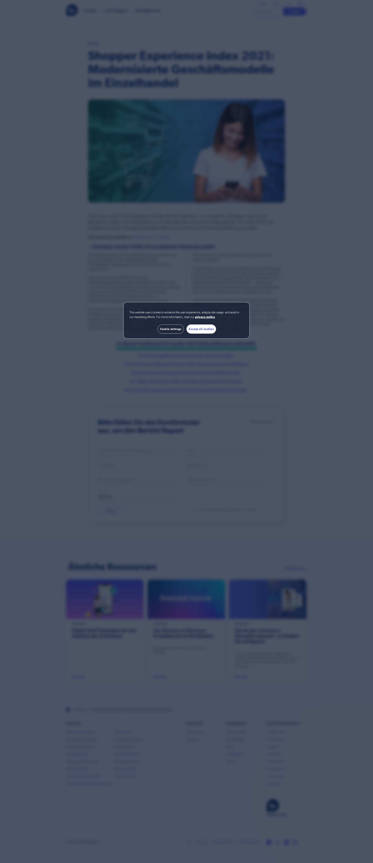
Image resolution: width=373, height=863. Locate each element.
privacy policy (205, 317)
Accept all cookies (201, 329)
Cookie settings (170, 329)
